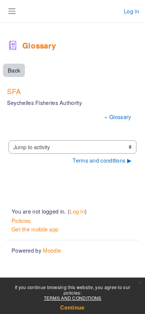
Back (14, 70)
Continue (72, 307)
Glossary (120, 117)
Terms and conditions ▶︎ (102, 160)
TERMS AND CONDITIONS (73, 298)
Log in (131, 11)
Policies (21, 220)
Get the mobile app (35, 229)
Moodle (52, 250)
